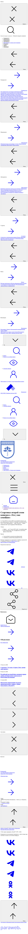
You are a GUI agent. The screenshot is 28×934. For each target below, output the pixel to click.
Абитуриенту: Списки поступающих (11, 42)
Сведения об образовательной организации (11, 922)
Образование (6, 39)
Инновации (6, 46)
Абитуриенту (6, 41)
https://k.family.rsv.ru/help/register (8, 542)
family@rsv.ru (14, 541)
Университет (6, 38)
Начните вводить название (19, 36)
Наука (5, 45)
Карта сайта (24, 922)
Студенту (6, 44)
